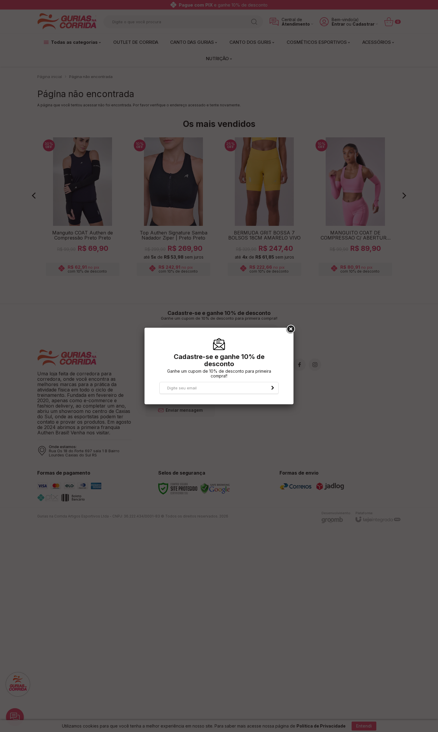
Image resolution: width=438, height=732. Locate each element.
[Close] (290, 329)
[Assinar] (273, 388)
